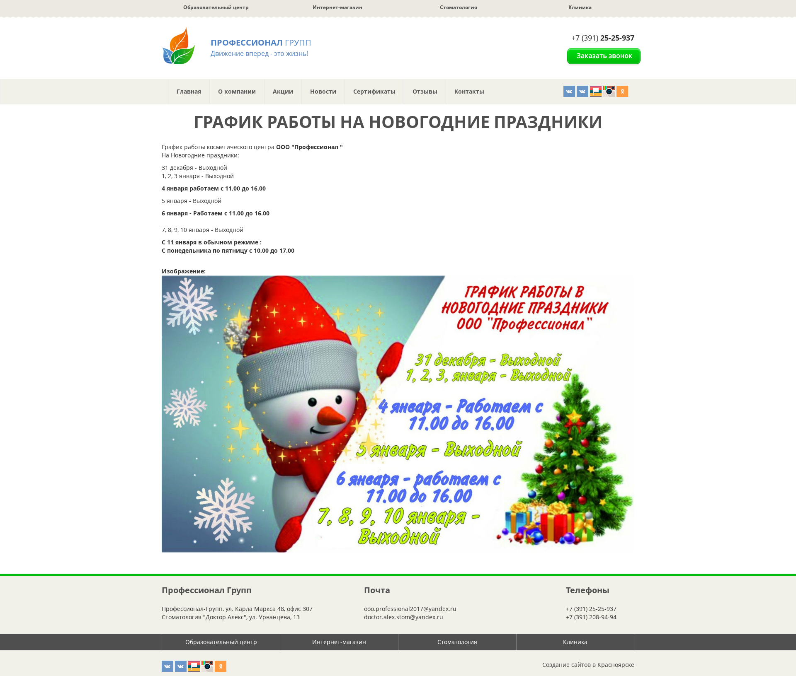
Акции (283, 91)
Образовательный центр (216, 7)
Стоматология (458, 7)
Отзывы (425, 91)
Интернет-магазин (337, 7)
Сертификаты (374, 91)
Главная (189, 91)
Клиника (580, 7)
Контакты (469, 91)
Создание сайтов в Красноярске (588, 665)
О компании (237, 91)
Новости (323, 91)
